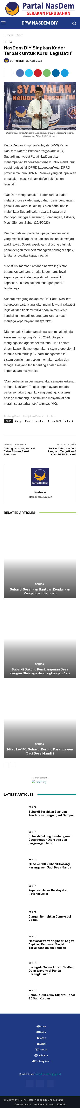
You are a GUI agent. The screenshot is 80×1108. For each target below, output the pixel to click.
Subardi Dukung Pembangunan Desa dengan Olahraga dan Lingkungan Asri (40, 671)
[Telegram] (65, 73)
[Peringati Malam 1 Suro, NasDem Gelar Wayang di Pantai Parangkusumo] (15, 969)
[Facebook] (20, 73)
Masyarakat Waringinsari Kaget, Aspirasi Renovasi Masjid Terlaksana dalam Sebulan (52, 944)
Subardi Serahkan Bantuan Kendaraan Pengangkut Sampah (40, 591)
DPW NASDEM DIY (40, 23)
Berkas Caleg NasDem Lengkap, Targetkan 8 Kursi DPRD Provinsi (62, 451)
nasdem (40, 421)
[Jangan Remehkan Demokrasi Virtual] (15, 916)
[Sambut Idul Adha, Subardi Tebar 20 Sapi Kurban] (15, 995)
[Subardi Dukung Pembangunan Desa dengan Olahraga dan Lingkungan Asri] (40, 638)
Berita (20, 35)
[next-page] (12, 765)
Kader (28, 421)
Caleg (18, 421)
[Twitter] (29, 73)
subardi (69, 421)
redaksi (19, 60)
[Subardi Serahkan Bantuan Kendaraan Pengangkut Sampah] (40, 558)
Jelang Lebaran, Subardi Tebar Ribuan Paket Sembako (20, 451)
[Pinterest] (38, 73)
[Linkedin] (56, 73)
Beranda (8, 35)
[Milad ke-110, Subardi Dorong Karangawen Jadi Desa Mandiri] (40, 718)
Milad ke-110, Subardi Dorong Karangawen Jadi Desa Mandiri (40, 751)
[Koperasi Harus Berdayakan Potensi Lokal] (15, 890)
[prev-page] (6, 765)
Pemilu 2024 (54, 421)
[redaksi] (7, 60)
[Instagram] (40, 1083)
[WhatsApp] (47, 73)
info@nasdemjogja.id (48, 1074)
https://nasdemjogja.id (40, 497)
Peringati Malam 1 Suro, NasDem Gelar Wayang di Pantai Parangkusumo (52, 970)
